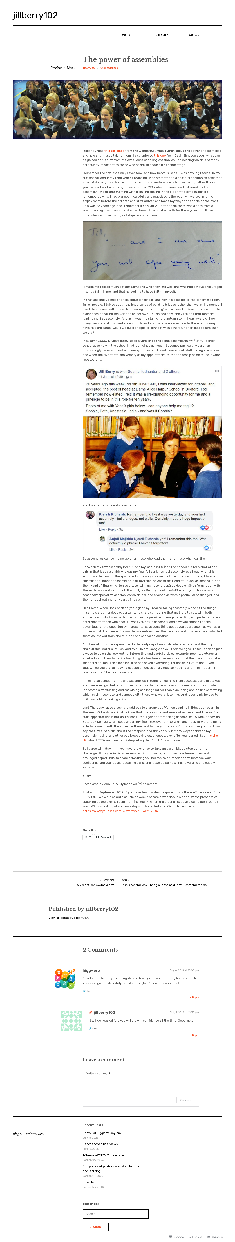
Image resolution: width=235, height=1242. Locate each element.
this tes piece (114, 151)
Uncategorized (109, 68)
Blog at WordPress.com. (28, 1134)
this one (160, 155)
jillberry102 (35, 15)
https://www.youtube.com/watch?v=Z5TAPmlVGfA (120, 811)
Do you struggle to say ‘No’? (103, 1133)
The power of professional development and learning (112, 1169)
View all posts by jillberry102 (69, 918)
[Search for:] (116, 1214)
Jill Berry (162, 34)
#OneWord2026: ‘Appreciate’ (103, 1155)
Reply (195, 997)
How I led (89, 1182)
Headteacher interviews (100, 1144)
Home (126, 34)
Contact (194, 34)
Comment (186, 1100)
